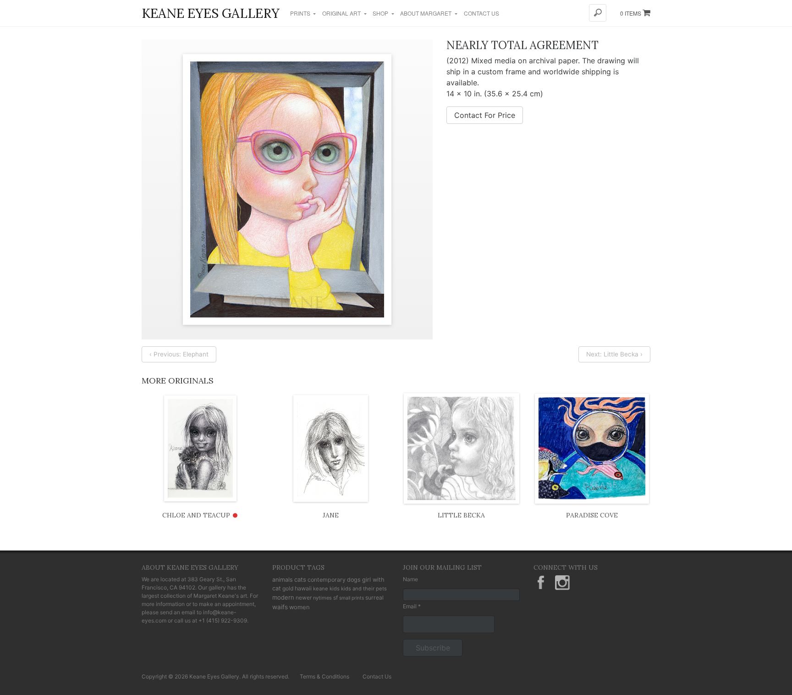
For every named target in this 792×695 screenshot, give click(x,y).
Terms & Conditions (324, 676)
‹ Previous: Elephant (179, 354)
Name (410, 579)
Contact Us (481, 13)
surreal (374, 597)
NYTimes (322, 598)
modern (283, 597)
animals (282, 579)
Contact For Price (484, 115)
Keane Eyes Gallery (211, 13)
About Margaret (426, 13)
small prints (351, 598)
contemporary (327, 579)
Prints (301, 13)
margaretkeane (562, 582)
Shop (381, 13)
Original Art (342, 13)
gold (287, 588)
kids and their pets (364, 588)
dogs (354, 579)
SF (335, 597)
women (299, 607)
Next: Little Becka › (614, 354)
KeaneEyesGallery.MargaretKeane (541, 582)
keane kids (326, 588)
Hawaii (303, 588)
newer (304, 597)
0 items (631, 13)
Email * (412, 606)
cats (300, 579)
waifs (280, 607)
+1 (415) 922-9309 (222, 620)
